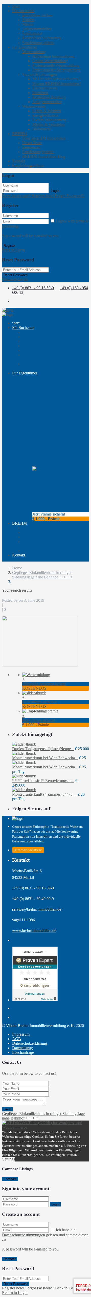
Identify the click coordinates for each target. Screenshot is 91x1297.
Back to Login (13, 250)
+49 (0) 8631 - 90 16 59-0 (33, 288)
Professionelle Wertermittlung (55, 65)
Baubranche (42, 129)
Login (55, 191)
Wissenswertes (34, 106)
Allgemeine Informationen (53, 56)
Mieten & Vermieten (48, 124)
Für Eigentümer (24, 47)
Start (15, 6)
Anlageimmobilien (37, 29)
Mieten (27, 24)
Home (17, 568)
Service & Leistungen (39, 74)
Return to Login (15, 279)
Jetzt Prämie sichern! (48, 514)
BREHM (19, 133)
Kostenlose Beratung (49, 97)
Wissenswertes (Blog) (39, 441)
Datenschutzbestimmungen (23, 1235)
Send (7, 1109)
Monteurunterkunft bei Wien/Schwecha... (45, 758)
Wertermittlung (34, 52)
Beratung (40, 430)
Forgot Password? (69, 195)
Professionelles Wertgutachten (56, 70)
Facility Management (49, 120)
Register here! (13, 1288)
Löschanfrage (23, 1052)
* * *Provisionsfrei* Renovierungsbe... (43, 780)
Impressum (21, 1034)
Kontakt (18, 161)
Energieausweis (44, 88)
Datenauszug (22, 1048)
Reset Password (16, 275)
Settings (8, 1159)
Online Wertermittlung (50, 61)
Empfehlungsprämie (38, 42)
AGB (16, 1039)
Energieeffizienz (45, 115)
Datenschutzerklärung (29, 1043)
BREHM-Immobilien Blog (43, 156)
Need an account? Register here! (28, 195)
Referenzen (31, 147)
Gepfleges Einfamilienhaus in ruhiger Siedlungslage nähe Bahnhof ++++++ (42, 574)
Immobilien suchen (37, 15)
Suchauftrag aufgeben (39, 702)
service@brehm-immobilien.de (36, 909)
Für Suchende (23, 11)
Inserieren (40, 93)
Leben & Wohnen (46, 111)
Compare (10, 1179)
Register (10, 246)
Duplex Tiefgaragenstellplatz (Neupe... (43, 749)
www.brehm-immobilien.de (34, 930)
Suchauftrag (31, 357)
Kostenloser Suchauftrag (41, 38)
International (32, 33)
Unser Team (32, 143)
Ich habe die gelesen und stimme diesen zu (45, 1235)
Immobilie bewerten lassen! (44, 684)
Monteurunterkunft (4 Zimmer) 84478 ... (44, 794)
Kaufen (28, 20)
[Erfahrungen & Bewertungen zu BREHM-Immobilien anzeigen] (35, 1000)
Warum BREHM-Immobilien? (56, 83)
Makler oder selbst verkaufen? (56, 79)
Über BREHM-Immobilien (43, 138)
